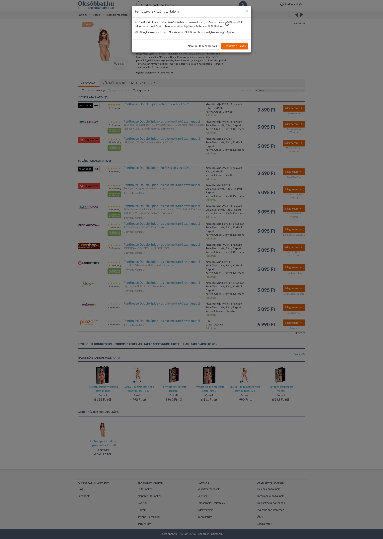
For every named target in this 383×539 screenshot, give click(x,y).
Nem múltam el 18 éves (202, 46)
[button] (227, 24)
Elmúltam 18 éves (235, 46)
